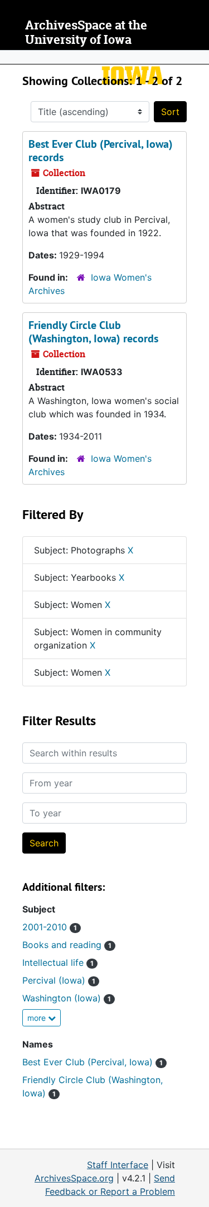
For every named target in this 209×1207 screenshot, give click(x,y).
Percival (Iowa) (58, 980)
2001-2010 (49, 926)
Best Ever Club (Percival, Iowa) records (100, 150)
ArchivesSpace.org (74, 1178)
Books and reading (66, 944)
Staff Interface (117, 1164)
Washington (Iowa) (66, 998)
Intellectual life (58, 962)
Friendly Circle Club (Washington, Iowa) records (93, 332)
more (37, 1018)
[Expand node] (198, 57)
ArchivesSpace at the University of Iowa (86, 32)
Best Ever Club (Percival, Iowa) (92, 1062)
